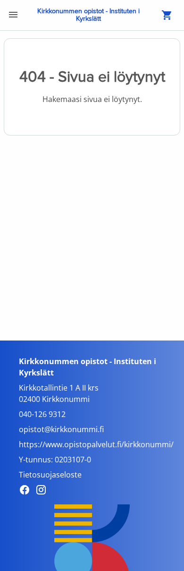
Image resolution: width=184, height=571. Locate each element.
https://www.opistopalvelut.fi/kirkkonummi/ (96, 444)
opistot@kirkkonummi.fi (61, 429)
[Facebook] (27, 491)
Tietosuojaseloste (50, 474)
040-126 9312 (42, 414)
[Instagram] (43, 491)
